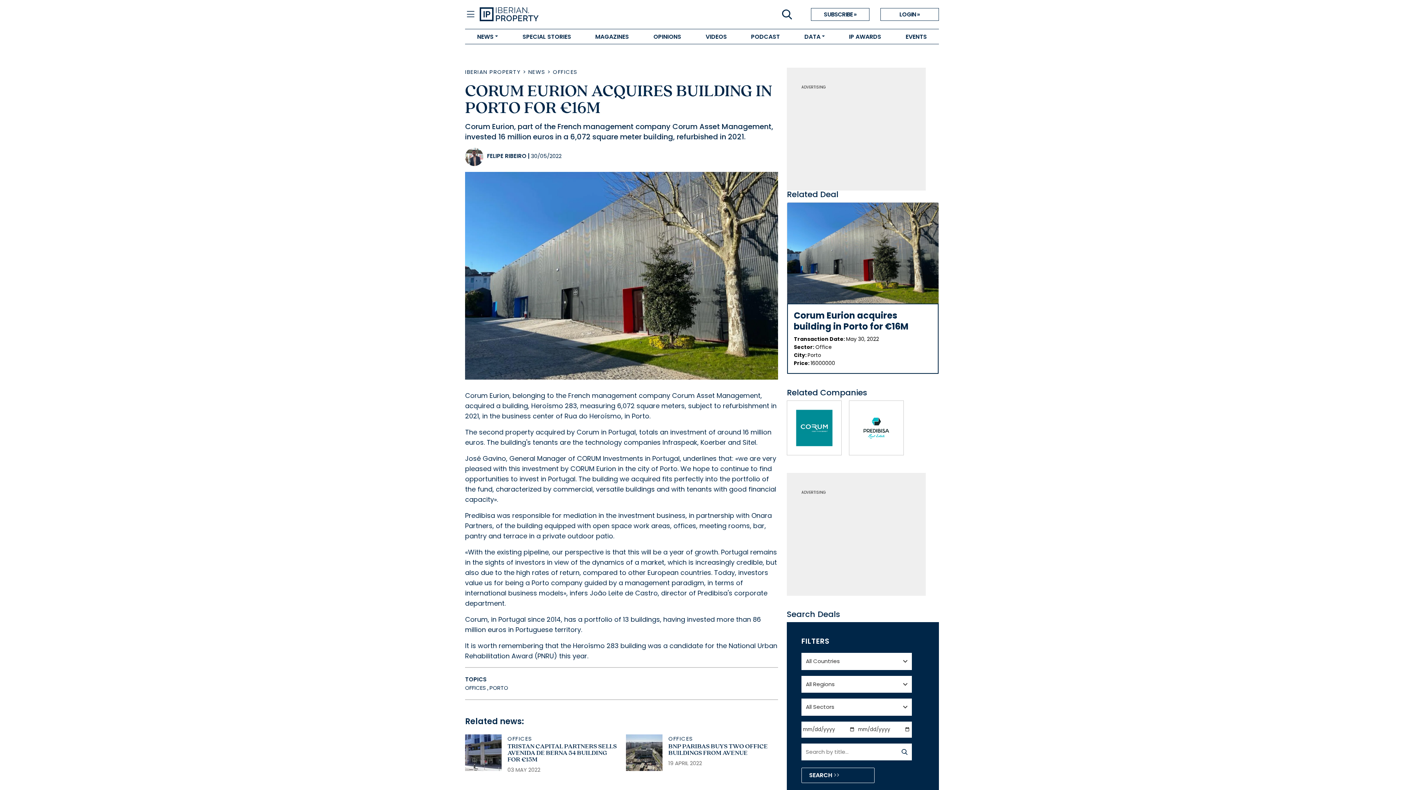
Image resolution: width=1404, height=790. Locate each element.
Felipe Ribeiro (506, 156)
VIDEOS (716, 37)
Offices (565, 72)
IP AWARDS (865, 37)
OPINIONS (667, 37)
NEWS (485, 37)
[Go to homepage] (591, 14)
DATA (812, 37)
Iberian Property (493, 72)
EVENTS (916, 37)
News (537, 72)
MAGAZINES (612, 37)
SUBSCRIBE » (840, 14)
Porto (499, 688)
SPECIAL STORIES (546, 37)
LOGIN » (909, 14)
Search (821, 775)
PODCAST (765, 37)
